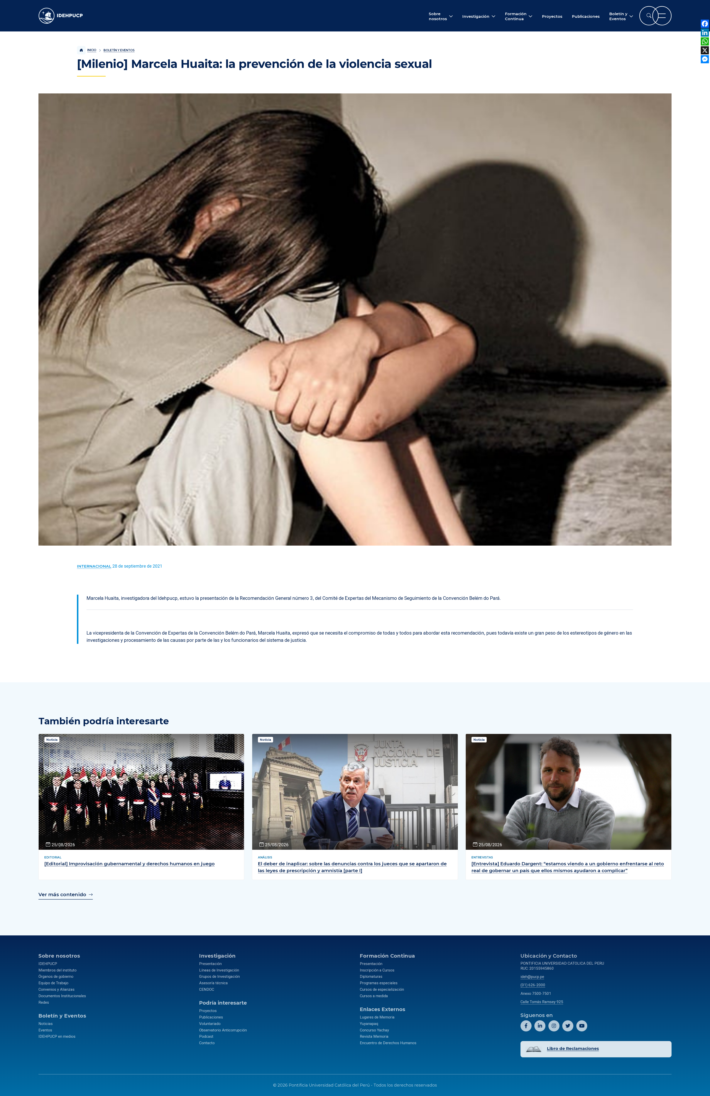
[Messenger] (704, 59)
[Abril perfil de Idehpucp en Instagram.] (553, 1025)
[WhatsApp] (704, 41)
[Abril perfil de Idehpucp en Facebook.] (526, 1025)
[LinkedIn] (704, 32)
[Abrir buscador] (649, 15)
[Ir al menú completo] (662, 15)
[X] (704, 50)
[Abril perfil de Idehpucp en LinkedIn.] (539, 1025)
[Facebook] (704, 23)
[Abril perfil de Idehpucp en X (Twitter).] (567, 1025)
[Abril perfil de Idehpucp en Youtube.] (581, 1025)
